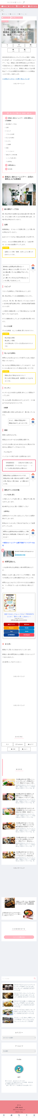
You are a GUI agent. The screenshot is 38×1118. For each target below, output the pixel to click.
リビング (8, 131)
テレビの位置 (10, 134)
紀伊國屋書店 (11, 634)
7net (11, 631)
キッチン (8, 141)
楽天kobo (26, 624)
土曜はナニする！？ (17, 17)
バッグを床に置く (12, 158)
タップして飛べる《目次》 (18, 113)
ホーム (19, 1105)
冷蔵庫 (9, 144)
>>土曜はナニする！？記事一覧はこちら (15, 79)
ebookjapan (27, 634)
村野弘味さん (12, 165)
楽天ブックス (11, 624)
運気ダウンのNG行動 (11, 154)
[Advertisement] (19, 97)
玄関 (7, 127)
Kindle (26, 628)
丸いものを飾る (10, 137)
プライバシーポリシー (19, 1109)
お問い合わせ (19, 1107)
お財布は (9, 161)
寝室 (7, 148)
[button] (24, 50)
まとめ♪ (10, 169)
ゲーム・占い (6, 17)
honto (26, 631)
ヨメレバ (21, 618)
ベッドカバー (10, 151)
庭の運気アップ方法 (11, 124)
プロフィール (19, 1112)
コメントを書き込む (19, 937)
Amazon (11, 628)
